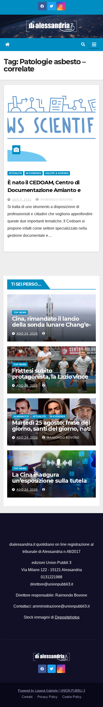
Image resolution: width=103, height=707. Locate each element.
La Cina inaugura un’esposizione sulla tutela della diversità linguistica (49, 480)
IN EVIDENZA (33, 173)
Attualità (15, 173)
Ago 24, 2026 (27, 333)
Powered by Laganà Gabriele (38, 690)
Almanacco (21, 416)
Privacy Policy (47, 697)
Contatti (27, 697)
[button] (83, 44)
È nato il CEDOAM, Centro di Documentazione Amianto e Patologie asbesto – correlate (44, 190)
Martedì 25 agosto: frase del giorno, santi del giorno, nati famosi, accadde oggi (51, 428)
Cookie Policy (71, 697)
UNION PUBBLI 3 (72, 690)
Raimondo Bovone (56, 199)
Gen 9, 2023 (21, 199)
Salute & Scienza (57, 173)
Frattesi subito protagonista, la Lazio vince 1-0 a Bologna (50, 376)
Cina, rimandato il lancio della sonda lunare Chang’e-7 (51, 324)
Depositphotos (67, 617)
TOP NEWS (19, 312)
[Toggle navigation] (94, 44)
